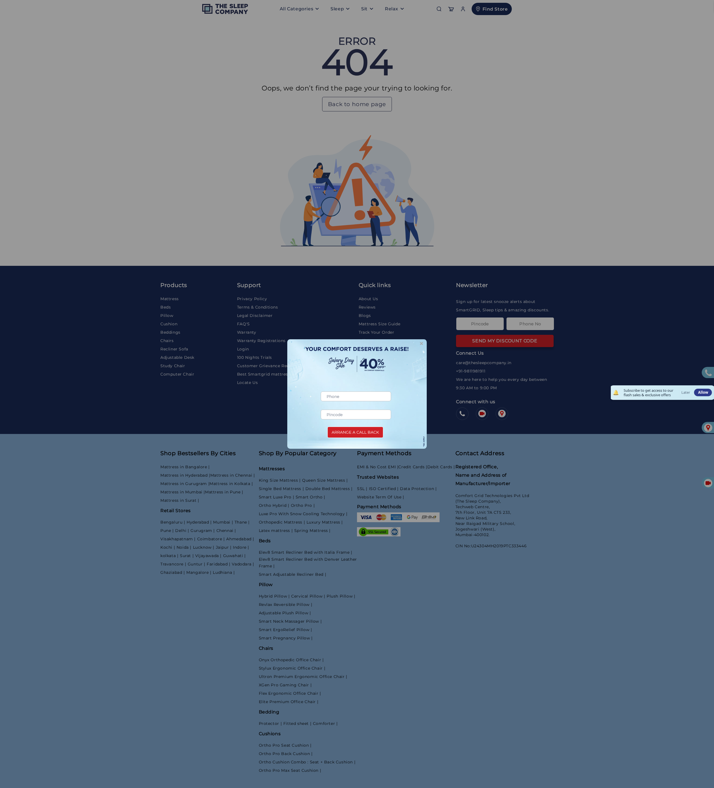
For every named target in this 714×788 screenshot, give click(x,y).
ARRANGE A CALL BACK (355, 432)
